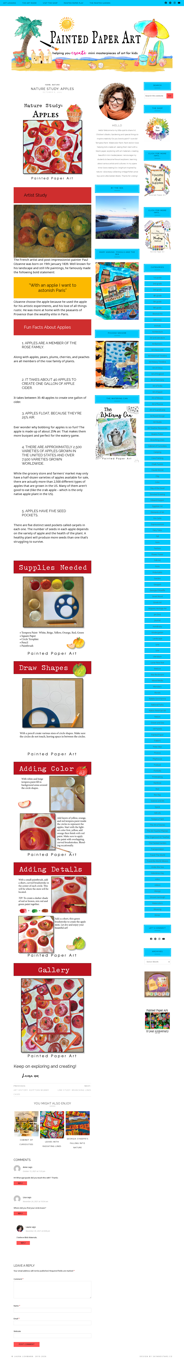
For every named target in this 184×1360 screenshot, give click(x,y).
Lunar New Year (157, 662)
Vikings (157, 891)
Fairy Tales (157, 530)
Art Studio (157, 422)
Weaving (157, 909)
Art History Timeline (157, 361)
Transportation (157, 849)
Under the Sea (157, 867)
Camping (157, 452)
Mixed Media (157, 680)
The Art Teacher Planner (157, 831)
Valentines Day (157, 873)
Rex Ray (157, 794)
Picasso (157, 752)
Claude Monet (157, 470)
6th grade (157, 307)
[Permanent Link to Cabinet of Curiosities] (26, 1135)
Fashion (157, 548)
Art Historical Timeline (157, 355)
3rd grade (157, 289)
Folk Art (157, 560)
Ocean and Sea (157, 722)
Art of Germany (157, 380)
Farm (48, 85)
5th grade (157, 301)
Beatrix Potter (157, 434)
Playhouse (157, 758)
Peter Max (157, 746)
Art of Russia (157, 404)
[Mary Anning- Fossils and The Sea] (117, 291)
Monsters (157, 686)
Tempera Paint (157, 819)
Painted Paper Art (92, 43)
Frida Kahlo (157, 572)
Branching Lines (157, 440)
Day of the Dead (157, 488)
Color (157, 482)
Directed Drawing (157, 494)
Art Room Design (157, 416)
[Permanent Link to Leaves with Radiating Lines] (52, 1137)
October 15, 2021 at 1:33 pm (34, 1171)
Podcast (157, 765)
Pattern (157, 740)
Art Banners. (157, 343)
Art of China (157, 368)
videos (157, 885)
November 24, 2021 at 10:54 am (35, 1201)
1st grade (157, 277)
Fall (157, 536)
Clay (157, 476)
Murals (157, 692)
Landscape (157, 638)
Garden (157, 578)
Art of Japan (157, 392)
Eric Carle (157, 518)
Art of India (157, 386)
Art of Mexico (157, 398)
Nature (56, 85)
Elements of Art (157, 512)
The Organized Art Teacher (157, 837)
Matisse (157, 668)
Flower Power (157, 554)
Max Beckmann (157, 674)
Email (17, 1318)
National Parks (157, 704)
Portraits (157, 770)
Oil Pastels (157, 728)
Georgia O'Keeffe (157, 590)
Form (157, 566)
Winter (157, 915)
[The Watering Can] (117, 434)
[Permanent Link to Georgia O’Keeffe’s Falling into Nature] (78, 1134)
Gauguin (157, 584)
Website (17, 1331)
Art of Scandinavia (157, 410)
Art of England (157, 374)
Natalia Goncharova (157, 698)
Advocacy (157, 319)
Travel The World (157, 855)
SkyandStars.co (162, 1356)
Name (17, 1305)
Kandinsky (157, 626)
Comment (18, 1279)
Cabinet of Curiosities (157, 446)
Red (157, 789)
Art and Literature (157, 337)
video (157, 879)
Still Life (157, 813)
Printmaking (157, 776)
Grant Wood (157, 596)
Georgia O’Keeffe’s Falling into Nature (77, 1143)
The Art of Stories (157, 825)
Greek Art (157, 602)
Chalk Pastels (157, 464)
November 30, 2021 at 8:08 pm (38, 1231)
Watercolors (157, 903)
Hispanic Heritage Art (157, 608)
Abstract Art (157, 313)
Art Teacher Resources (157, 428)
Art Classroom (157, 350)
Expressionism (157, 524)
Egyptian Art (157, 506)
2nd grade (157, 283)
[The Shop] (157, 141)
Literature (157, 656)
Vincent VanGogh (157, 897)
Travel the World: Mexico (157, 861)
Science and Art (157, 801)
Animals (157, 325)
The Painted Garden (157, 843)
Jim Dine (157, 614)
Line (157, 644)
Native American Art (157, 710)
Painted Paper (157, 734)
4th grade (157, 295)
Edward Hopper (157, 500)
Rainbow (157, 783)
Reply (20, 1183)
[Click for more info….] (157, 180)
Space (157, 807)
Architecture (157, 331)
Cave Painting (157, 458)
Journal (157, 620)
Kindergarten (157, 632)
